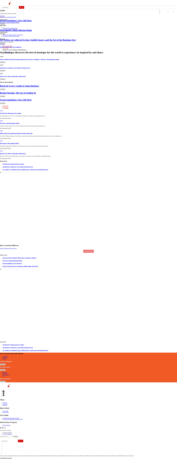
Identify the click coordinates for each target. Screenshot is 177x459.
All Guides (2, 15)
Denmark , (5, 357)
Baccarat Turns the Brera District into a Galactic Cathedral (19, 258)
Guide (1, 110)
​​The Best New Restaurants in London (11, 36)
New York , (5, 373)
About (5, 446)
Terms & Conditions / (7, 434)
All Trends (2, 44)
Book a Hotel (6, 412)
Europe (4, 359)
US (3, 376)
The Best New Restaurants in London (11, 418)
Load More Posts (88, 251)
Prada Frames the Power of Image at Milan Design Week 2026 (20, 266)
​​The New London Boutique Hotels (12, 260)
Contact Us (5, 404)
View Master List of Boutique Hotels (8, 17)
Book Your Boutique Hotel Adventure (8, 248)
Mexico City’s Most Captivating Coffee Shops (13, 34)
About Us (5, 402)
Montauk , (5, 372)
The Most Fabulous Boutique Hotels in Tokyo (13, 419)
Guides (6, 450)
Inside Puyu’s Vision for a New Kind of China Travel (18, 167)
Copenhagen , (6, 356)
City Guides (5, 411)
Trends (5, 448)
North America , (6, 374)
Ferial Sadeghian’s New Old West (12, 263)
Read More (8, 52)
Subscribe (5, 405)
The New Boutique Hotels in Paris (10, 29)
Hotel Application (7, 425)
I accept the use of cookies (6, 458)
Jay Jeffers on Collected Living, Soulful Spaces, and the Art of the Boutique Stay (25, 169)
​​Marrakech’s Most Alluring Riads (10, 28)
